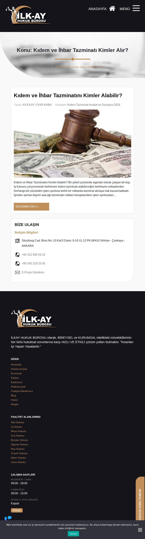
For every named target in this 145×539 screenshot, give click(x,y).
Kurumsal (16, 373)
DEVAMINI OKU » (27, 206)
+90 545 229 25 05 (33, 263)
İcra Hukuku (17, 435)
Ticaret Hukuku (19, 453)
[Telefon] (8, 519)
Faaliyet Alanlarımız (22, 391)
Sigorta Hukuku (19, 444)
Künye (17, 510)
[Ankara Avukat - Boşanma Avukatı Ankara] (30, 16)
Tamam (73, 533)
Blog (13, 395)
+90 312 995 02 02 (33, 254)
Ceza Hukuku (18, 462)
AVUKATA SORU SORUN (139, 506)
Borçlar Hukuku (19, 440)
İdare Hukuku (18, 457)
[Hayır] (140, 530)
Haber (14, 399)
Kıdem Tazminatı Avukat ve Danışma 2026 (93, 104)
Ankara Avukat (19, 369)
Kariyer (15, 377)
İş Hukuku (16, 426)
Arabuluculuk (18, 386)
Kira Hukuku (18, 448)
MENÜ (125, 9)
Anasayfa (47, 67)
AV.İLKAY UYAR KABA (37, 104)
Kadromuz (16, 382)
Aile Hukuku (17, 422)
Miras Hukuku (18, 431)
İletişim (15, 404)
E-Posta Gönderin (33, 272)
